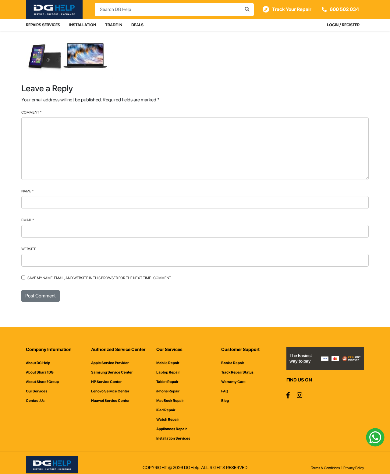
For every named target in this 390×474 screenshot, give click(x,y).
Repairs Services (43, 25)
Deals (137, 25)
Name (27, 191)
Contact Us (35, 401)
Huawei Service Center (110, 401)
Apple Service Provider (110, 363)
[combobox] (174, 9)
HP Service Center (106, 382)
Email (27, 220)
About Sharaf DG (40, 372)
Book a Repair (232, 363)
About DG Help (38, 363)
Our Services (36, 391)
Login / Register (343, 25)
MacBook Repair (170, 401)
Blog (225, 401)
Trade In (113, 25)
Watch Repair (167, 419)
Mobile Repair (167, 363)
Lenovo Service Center (110, 391)
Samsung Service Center (112, 372)
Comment (31, 112)
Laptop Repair (168, 372)
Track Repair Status (237, 372)
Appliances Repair (171, 429)
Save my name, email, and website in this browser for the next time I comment (99, 278)
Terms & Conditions (325, 468)
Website (28, 249)
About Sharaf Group (42, 382)
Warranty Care (233, 382)
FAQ (224, 391)
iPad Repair (165, 410)
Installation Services (173, 438)
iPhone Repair (167, 391)
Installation (82, 25)
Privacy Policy (353, 468)
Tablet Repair (167, 382)
